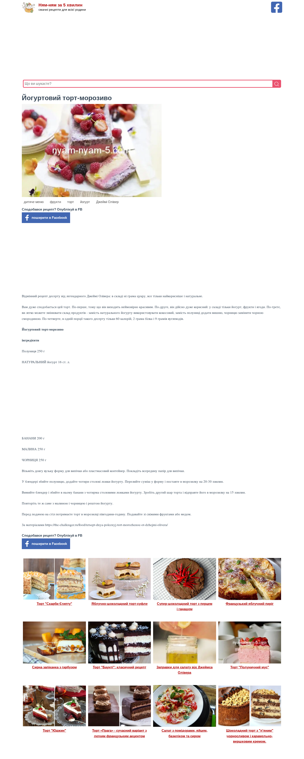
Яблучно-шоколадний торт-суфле (119, 604)
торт (70, 202)
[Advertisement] (152, 46)
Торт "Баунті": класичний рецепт (119, 667)
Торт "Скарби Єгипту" (54, 604)
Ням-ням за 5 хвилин (60, 5)
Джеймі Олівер (107, 202)
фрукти (55, 202)
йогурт (85, 202)
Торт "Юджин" (54, 730)
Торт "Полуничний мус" (249, 667)
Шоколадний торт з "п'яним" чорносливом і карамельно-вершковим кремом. (249, 736)
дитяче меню (34, 202)
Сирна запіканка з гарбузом (54, 667)
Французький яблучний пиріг (250, 604)
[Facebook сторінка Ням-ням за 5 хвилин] (276, 4)
